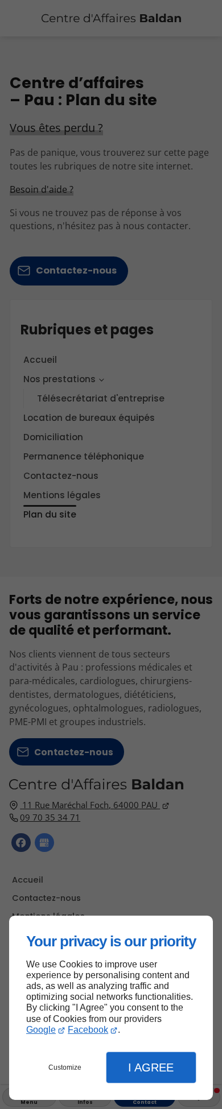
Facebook (88, 1029)
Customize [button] (64, 1067)
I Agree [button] (151, 1067)
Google (41, 1029)
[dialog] (111, 1008)
